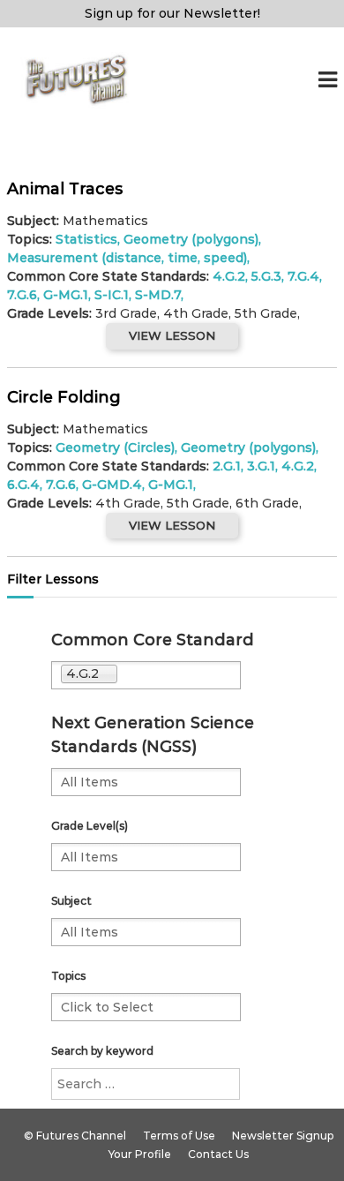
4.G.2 (229, 276)
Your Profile (139, 1154)
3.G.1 (261, 466)
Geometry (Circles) (115, 447)
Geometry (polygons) (190, 239)
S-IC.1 (111, 295)
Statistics (86, 239)
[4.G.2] (183, 675)
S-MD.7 (158, 295)
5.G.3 (266, 276)
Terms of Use (179, 1135)
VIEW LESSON (172, 335)
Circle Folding (64, 397)
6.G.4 (23, 485)
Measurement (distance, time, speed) (127, 258)
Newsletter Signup (282, 1135)
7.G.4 (303, 276)
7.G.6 (22, 295)
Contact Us (218, 1154)
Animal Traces (65, 189)
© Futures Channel (75, 1135)
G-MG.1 (65, 295)
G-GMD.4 (112, 485)
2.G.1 (227, 466)
